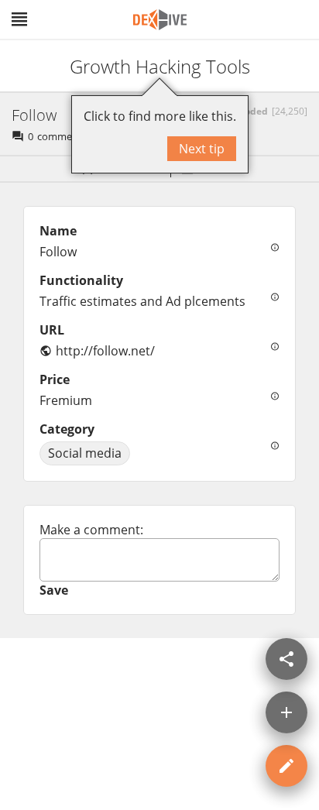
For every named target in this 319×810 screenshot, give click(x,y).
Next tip (202, 148)
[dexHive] (160, 19)
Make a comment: (91, 529)
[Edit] (286, 766)
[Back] (25, 66)
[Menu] (19, 19)
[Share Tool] (286, 659)
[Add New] (286, 712)
